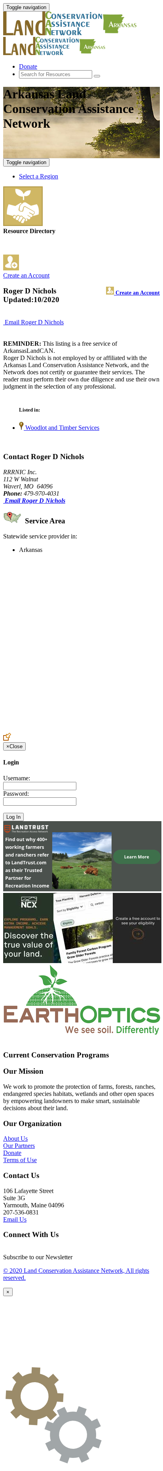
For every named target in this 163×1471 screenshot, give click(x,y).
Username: (16, 778)
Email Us (15, 1219)
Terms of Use (20, 1160)
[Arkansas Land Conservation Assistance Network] (74, 33)
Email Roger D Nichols (34, 322)
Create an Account (26, 275)
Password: (16, 793)
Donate (28, 66)
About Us (15, 1138)
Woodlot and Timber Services (61, 427)
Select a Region (38, 176)
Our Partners (19, 1145)
